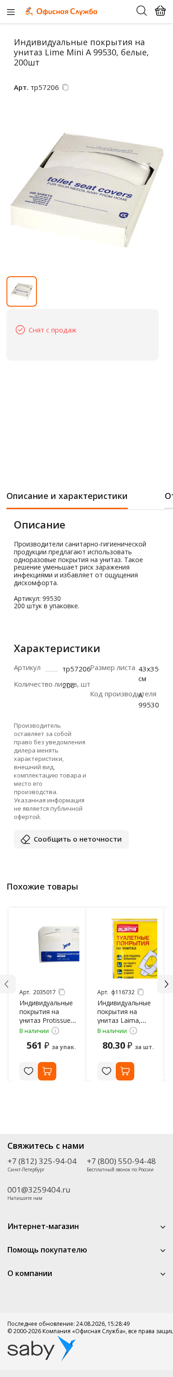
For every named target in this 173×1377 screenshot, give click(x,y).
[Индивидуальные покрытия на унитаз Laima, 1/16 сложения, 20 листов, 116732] (127, 949)
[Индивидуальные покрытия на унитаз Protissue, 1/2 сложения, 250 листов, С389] (49, 949)
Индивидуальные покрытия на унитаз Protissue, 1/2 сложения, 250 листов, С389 (46, 1020)
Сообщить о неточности (78, 838)
